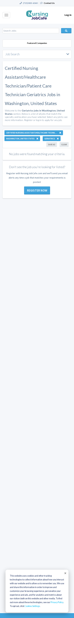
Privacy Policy (57, 602)
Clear (64, 144)
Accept (65, 573)
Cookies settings (32, 606)
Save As (51, 144)
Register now (37, 190)
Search (66, 30)
